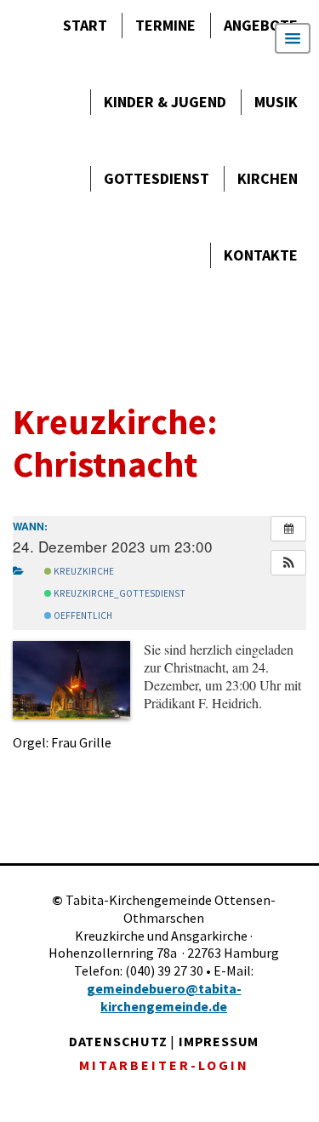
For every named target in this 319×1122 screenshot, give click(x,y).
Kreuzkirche (83, 571)
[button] (288, 563)
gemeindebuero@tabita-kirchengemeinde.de (164, 997)
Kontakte (261, 255)
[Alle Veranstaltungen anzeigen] (288, 528)
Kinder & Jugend (165, 102)
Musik (276, 102)
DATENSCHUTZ (118, 1041)
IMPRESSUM (219, 1041)
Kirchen (267, 178)
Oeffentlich (82, 615)
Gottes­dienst (156, 178)
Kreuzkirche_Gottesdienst (118, 593)
